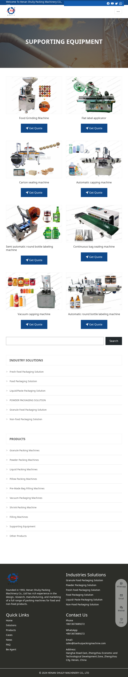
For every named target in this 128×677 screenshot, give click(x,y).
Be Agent (11, 649)
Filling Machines (19, 516)
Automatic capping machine (94, 182)
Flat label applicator (94, 118)
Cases (9, 634)
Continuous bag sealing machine (94, 246)
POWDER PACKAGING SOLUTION (28, 400)
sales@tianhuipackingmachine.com (86, 643)
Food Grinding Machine (34, 118)
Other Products (18, 535)
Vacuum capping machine (34, 314)
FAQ (8, 644)
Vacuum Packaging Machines (26, 497)
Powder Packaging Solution (81, 585)
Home (9, 620)
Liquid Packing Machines (24, 469)
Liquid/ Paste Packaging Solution (84, 599)
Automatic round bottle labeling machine (94, 314)
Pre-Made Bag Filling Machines (27, 488)
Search (114, 341)
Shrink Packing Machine (23, 507)
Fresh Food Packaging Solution (83, 589)
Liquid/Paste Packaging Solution (28, 390)
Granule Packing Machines (25, 450)
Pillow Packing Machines (23, 478)
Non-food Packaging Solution (26, 419)
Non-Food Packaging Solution (82, 604)
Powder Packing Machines (24, 459)
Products (11, 630)
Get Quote (35, 128)
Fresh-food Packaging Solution (27, 371)
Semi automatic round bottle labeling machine (29, 248)
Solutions (11, 625)
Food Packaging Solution (23, 381)
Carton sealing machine (34, 182)
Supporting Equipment (22, 526)
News (9, 639)
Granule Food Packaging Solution (28, 409)
